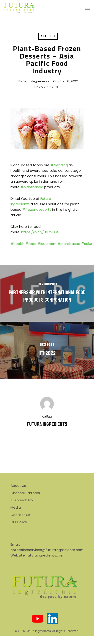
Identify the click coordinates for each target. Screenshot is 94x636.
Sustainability (21, 500)
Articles (48, 36)
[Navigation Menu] (87, 8)
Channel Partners (25, 492)
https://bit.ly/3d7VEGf (39, 232)
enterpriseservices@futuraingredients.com (47, 549)
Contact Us (20, 514)
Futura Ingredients (36, 81)
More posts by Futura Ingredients (47, 439)
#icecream (47, 243)
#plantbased (32, 187)
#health (17, 243)
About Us (18, 485)
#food (31, 243)
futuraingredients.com (45, 555)
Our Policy (18, 522)
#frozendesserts (36, 209)
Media (15, 507)
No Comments (47, 87)
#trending (59, 165)
